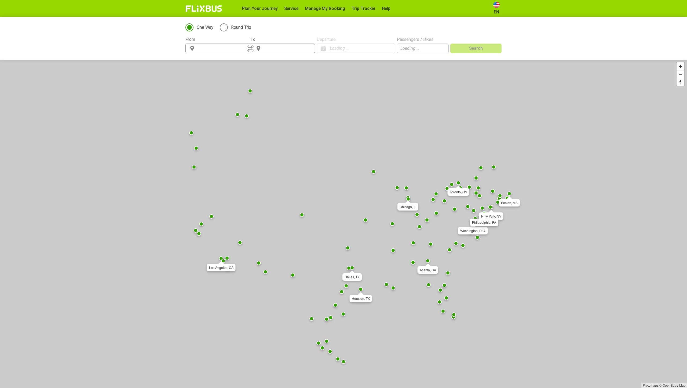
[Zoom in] (680, 66)
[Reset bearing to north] (680, 82)
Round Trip (241, 27)
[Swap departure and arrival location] (250, 48)
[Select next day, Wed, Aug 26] (388, 48)
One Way (205, 27)
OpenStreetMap (674, 385)
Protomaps (651, 385)
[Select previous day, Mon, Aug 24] (380, 48)
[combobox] (223, 48)
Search (476, 48)
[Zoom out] (680, 74)
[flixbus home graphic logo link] (204, 8)
